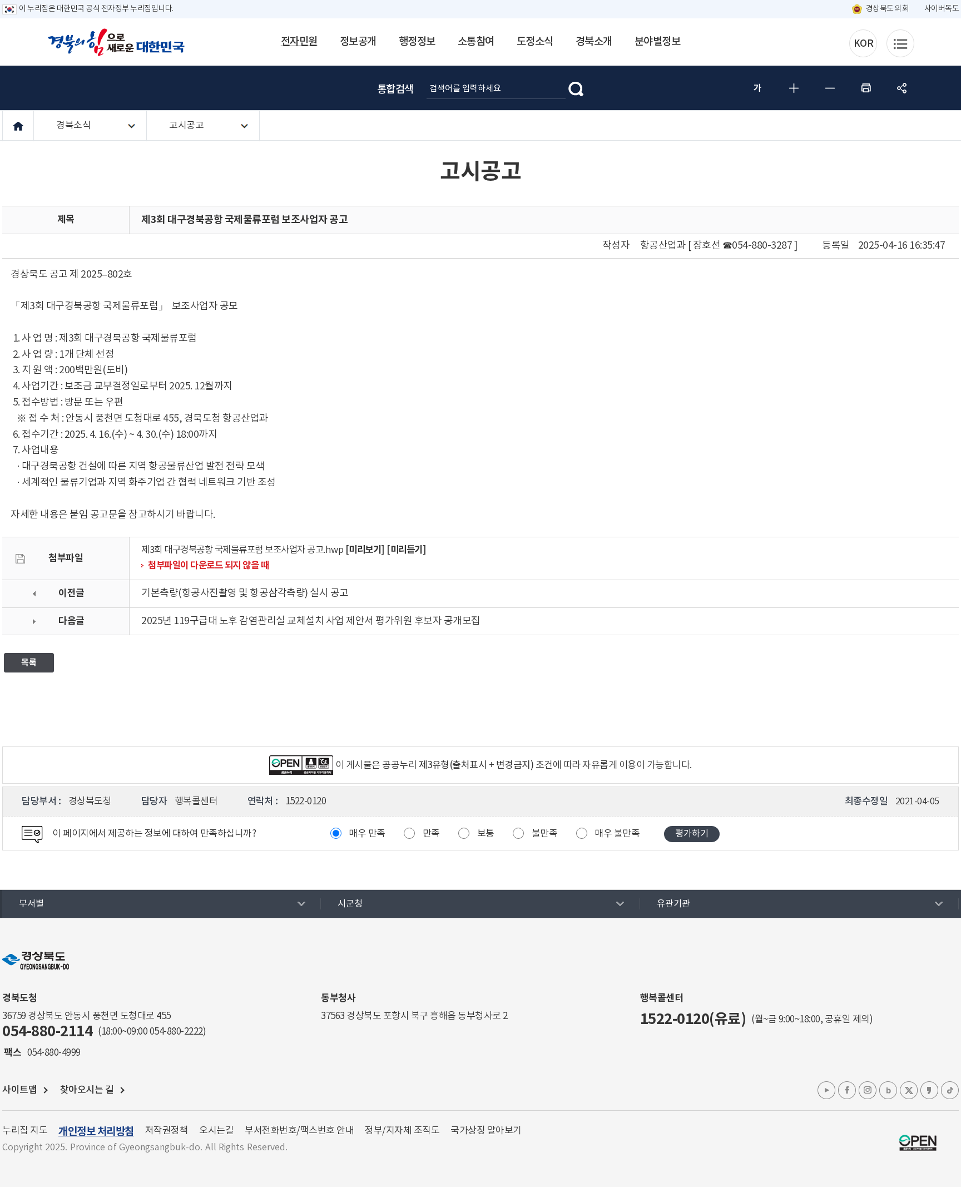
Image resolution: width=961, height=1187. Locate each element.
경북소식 (73, 125)
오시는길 (216, 1130)
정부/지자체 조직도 (402, 1130)
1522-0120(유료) (693, 1019)
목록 (29, 662)
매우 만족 (367, 833)
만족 (431, 833)
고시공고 (186, 125)
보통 (485, 833)
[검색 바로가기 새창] (576, 88)
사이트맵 (19, 1090)
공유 (902, 88)
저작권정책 (167, 1130)
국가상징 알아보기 (486, 1130)
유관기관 (673, 904)
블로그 (888, 1090)
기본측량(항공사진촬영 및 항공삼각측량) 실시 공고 (245, 593)
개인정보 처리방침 (96, 1131)
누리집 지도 (24, 1130)
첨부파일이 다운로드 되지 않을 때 (208, 565)
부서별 (31, 904)
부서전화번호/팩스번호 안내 (299, 1130)
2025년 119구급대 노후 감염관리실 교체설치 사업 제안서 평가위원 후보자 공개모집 (311, 621)
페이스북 (847, 1090)
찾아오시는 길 (87, 1090)
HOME (18, 126)
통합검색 (395, 89)
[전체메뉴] (900, 43)
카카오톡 (929, 1090)
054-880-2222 (176, 1031)
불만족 (545, 833)
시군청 (350, 904)
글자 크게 (793, 88)
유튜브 (826, 1090)
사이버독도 (941, 8)
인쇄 (866, 88)
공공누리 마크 (918, 1143)
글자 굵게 (757, 88)
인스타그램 (867, 1090)
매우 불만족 (617, 833)
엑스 (909, 1090)
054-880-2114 (47, 1031)
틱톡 (950, 1090)
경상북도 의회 (887, 8)
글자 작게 (830, 88)
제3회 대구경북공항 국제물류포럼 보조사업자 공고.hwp (242, 550)
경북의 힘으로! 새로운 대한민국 (116, 42)
